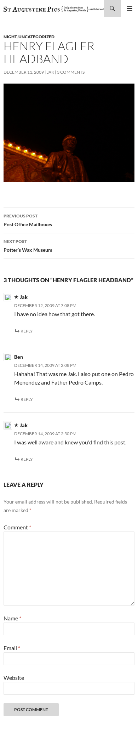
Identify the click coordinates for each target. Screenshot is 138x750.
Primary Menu (129, 8)
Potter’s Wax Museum (28, 246)
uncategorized (36, 36)
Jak (50, 72)
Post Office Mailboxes (28, 220)
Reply (27, 331)
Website (14, 677)
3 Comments (71, 72)
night (10, 36)
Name (12, 618)
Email (12, 647)
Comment (17, 527)
